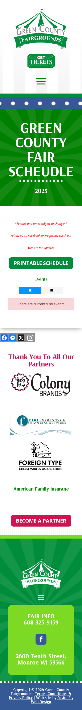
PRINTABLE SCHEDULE (41, 262)
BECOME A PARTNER (41, 520)
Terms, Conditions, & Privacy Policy (40, 695)
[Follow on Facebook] (41, 639)
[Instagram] (30, 338)
